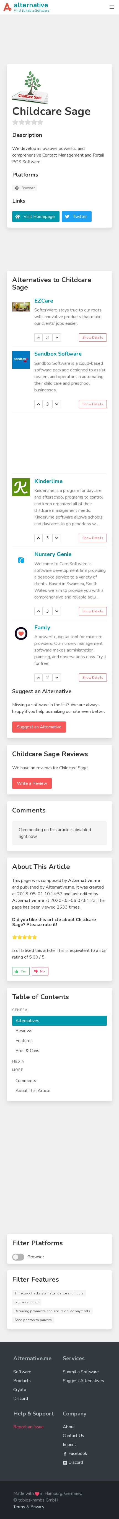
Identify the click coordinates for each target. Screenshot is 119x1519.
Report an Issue (28, 1427)
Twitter (80, 216)
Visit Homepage (39, 216)
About (69, 1427)
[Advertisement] (59, 42)
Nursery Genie (52, 554)
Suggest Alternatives (83, 1381)
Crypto (19, 1390)
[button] (112, 7)
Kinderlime (48, 481)
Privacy (37, 1507)
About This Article (32, 1091)
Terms (19, 1507)
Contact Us (73, 1436)
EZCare (43, 301)
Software (22, 1372)
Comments (25, 1081)
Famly (42, 627)
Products (22, 1381)
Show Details (92, 337)
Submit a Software (81, 1372)
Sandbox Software (58, 354)
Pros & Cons (27, 1051)
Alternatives (27, 1021)
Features (24, 1041)
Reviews (23, 1031)
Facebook (77, 1453)
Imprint (69, 1445)
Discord (20, 1398)
